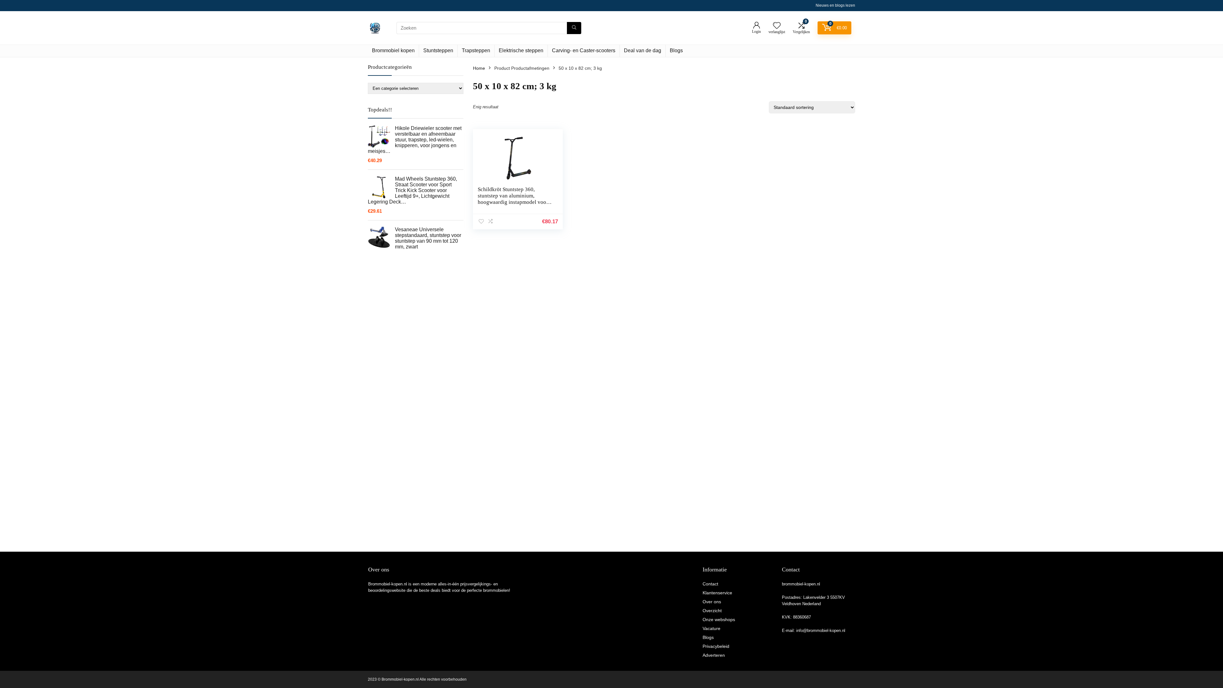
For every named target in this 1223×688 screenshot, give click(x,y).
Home (479, 68)
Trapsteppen (476, 50)
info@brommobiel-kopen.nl (820, 630)
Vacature (711, 628)
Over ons (712, 601)
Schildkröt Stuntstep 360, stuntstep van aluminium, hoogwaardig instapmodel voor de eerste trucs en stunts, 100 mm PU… (515, 202)
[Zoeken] (574, 28)
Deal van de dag (642, 50)
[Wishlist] (777, 26)
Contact (710, 583)
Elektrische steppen (521, 50)
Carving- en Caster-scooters (583, 50)
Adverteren (714, 655)
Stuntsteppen (438, 50)
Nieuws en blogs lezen (835, 5)
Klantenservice (717, 592)
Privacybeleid (716, 646)
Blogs (676, 50)
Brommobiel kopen (393, 50)
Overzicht (712, 610)
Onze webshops (719, 619)
